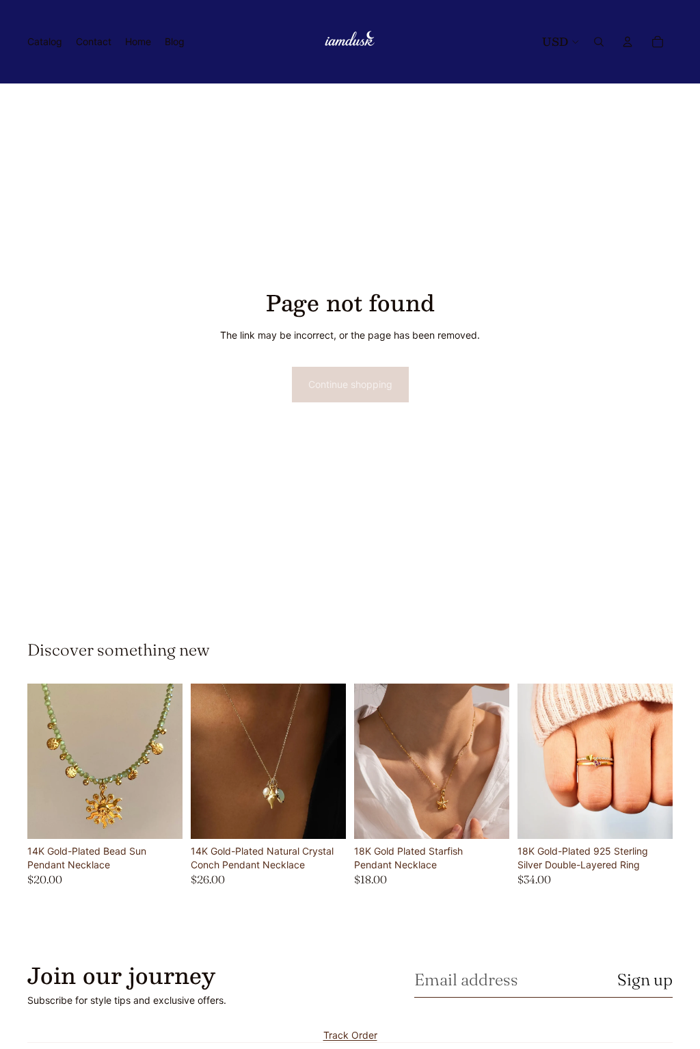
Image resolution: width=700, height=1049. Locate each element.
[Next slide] (167, 762)
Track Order (350, 1035)
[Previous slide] (42, 762)
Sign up (645, 979)
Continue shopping (350, 384)
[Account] (627, 42)
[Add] (324, 817)
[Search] (599, 42)
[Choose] (161, 817)
